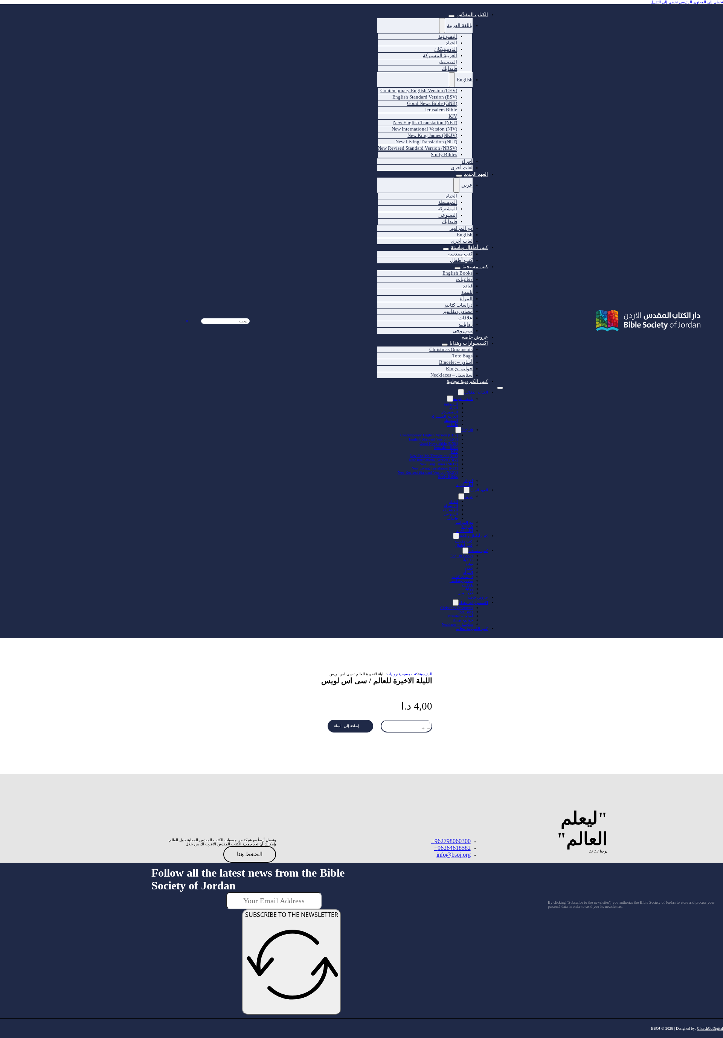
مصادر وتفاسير (457, 311)
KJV (454, 452)
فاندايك (449, 68)
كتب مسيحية (475, 266)
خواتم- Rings (463, 620)
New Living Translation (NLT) (435, 468)
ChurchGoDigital (710, 1028)
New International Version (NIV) (433, 460)
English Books (461, 556)
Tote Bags (465, 612)
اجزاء (468, 481)
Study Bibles (444, 154)
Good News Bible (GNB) (438, 443)
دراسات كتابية (462, 576)
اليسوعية (451, 404)
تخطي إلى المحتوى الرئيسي (701, 2)
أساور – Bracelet (460, 616)
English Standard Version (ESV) (433, 439)
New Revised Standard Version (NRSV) (417, 148)
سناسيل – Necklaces (451, 375)
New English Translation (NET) (434, 456)
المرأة (468, 572)
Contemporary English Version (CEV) (429, 435)
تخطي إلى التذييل (664, 2)
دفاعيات (467, 560)
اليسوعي (451, 514)
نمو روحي (463, 330)
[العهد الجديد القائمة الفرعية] (459, 176)
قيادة (469, 564)
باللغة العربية (460, 25)
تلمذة (469, 568)
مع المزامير (464, 522)
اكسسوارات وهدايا (473, 602)
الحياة (453, 408)
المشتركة (450, 510)
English (465, 79)
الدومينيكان (449, 412)
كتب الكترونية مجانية (467, 381)
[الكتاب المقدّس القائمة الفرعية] (451, 16)
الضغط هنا (249, 854)
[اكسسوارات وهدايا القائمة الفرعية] (456, 602)
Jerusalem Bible (441, 109)
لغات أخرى (462, 167)
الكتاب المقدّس (472, 14)
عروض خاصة (475, 337)
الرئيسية (425, 674)
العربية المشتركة (444, 416)
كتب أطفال (461, 260)
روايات (467, 589)
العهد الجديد (476, 174)
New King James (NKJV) (438, 464)
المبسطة (451, 420)
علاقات (467, 585)
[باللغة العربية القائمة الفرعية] (442, 25)
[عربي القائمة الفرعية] (456, 185)
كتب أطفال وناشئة (473, 536)
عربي (467, 185)
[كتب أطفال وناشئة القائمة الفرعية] (446, 249)
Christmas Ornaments (451, 349)
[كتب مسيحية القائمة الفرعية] (465, 550)
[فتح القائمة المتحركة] (500, 388)
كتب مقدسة (464, 541)
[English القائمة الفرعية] (452, 79)
